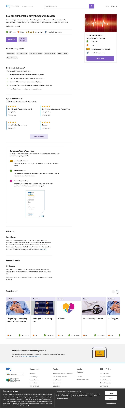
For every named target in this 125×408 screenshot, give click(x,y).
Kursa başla (11, 39)
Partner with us (34, 386)
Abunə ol (79, 376)
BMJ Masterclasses (105, 380)
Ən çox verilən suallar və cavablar (63, 373)
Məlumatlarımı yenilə (83, 380)
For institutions (34, 380)
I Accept (111, 393)
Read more (43, 249)
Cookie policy (28, 405)
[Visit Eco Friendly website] (15, 380)
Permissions (33, 383)
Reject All (111, 398)
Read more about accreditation (30, 356)
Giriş (107, 6)
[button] (113, 292)
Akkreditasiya (34, 377)
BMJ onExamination (106, 383)
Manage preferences (111, 403)
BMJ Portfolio (104, 386)
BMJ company (104, 373)
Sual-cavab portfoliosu (60, 377)
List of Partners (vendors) (62, 398)
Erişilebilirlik (56, 386)
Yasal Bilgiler (56, 383)
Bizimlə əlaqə (57, 380)
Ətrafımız (32, 373)
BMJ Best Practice (105, 377)
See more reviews (39, 136)
